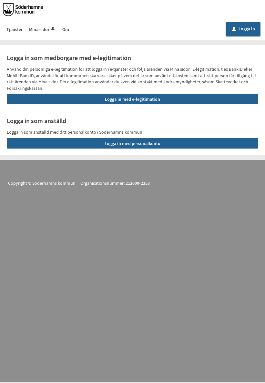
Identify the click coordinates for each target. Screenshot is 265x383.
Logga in (243, 29)
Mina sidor (39, 29)
